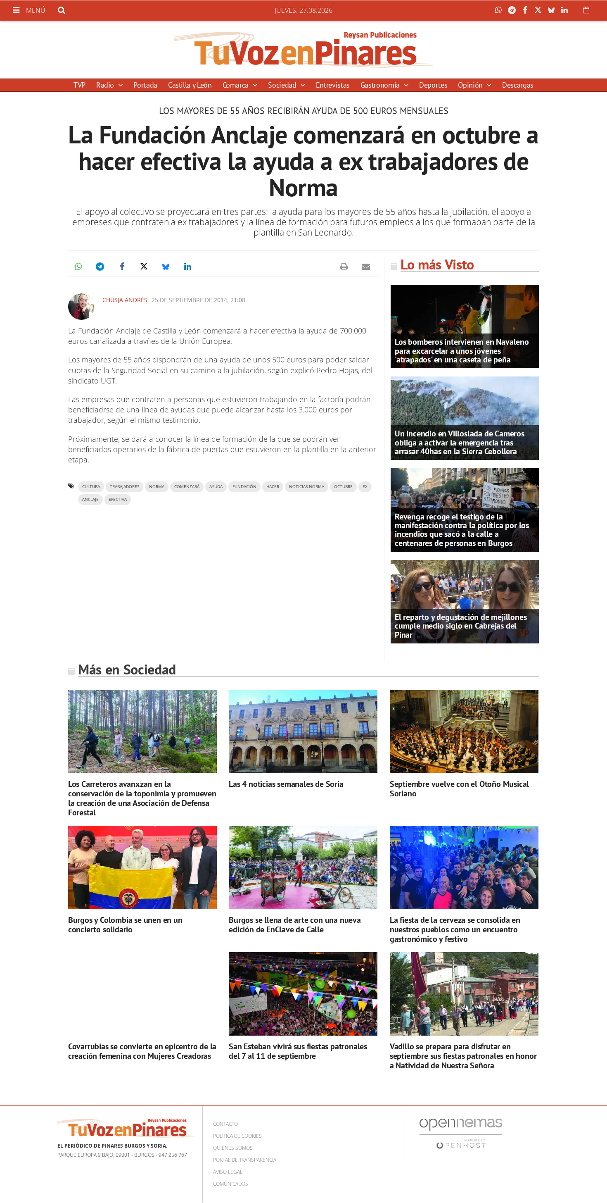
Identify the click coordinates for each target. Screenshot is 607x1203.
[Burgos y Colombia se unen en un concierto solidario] (142, 868)
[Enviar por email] (366, 266)
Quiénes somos (233, 1147)
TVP (79, 85)
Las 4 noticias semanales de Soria (286, 784)
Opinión (471, 85)
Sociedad (283, 85)
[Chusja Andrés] (81, 306)
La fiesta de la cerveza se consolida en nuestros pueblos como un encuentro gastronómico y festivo (455, 929)
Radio (106, 85)
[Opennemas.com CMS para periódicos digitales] (461, 1133)
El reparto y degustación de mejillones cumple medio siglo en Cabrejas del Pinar (460, 626)
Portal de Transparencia (244, 1159)
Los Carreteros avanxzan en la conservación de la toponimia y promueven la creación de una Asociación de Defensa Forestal (142, 798)
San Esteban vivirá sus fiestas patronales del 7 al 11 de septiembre (298, 1051)
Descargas (517, 85)
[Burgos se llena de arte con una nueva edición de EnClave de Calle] (303, 868)
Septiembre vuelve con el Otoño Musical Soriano (459, 789)
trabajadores (124, 486)
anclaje (90, 499)
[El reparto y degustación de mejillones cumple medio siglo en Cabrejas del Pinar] (465, 600)
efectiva (118, 499)
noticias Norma (306, 486)
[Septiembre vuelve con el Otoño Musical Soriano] (464, 732)
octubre (343, 486)
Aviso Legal (227, 1171)
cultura (91, 486)
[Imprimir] (344, 266)
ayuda (216, 486)
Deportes (433, 85)
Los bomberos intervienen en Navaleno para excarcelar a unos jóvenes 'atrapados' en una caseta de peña (462, 350)
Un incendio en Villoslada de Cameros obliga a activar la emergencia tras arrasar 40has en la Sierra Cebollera (459, 442)
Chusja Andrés (124, 300)
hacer (272, 486)
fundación (244, 486)
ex (365, 486)
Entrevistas (333, 85)
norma (156, 486)
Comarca (237, 85)
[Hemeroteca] (586, 9)
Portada (145, 85)
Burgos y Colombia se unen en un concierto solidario (125, 925)
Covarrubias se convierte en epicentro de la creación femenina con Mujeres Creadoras (142, 1051)
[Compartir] (500, 10)
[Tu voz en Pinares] (303, 49)
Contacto (225, 1123)
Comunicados (230, 1183)
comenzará (186, 486)
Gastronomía (381, 85)
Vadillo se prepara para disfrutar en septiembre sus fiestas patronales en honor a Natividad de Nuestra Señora (463, 1056)
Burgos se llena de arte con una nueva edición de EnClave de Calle (295, 925)
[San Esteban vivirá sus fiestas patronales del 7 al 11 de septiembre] (303, 994)
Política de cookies (237, 1135)
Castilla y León (190, 85)
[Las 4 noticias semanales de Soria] (303, 732)
